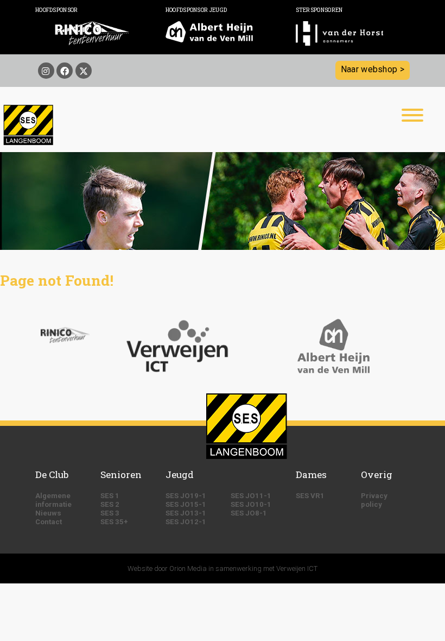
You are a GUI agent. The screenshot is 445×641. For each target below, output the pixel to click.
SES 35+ (114, 522)
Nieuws (48, 513)
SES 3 (109, 513)
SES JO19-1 (186, 496)
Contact (48, 522)
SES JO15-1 (186, 504)
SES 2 (109, 504)
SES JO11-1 (251, 496)
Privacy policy (374, 500)
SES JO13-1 (186, 513)
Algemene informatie (53, 500)
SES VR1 (310, 496)
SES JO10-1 (251, 504)
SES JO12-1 (186, 522)
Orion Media (188, 568)
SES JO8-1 (249, 513)
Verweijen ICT (296, 568)
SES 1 (109, 496)
